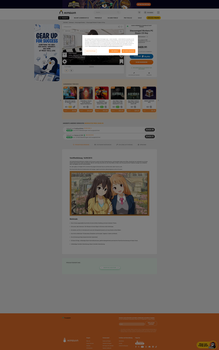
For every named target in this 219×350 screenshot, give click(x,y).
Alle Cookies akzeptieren (128, 51)
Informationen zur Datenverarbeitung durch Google (112, 46)
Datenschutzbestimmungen (94, 46)
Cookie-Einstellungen (91, 51)
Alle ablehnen (114, 51)
